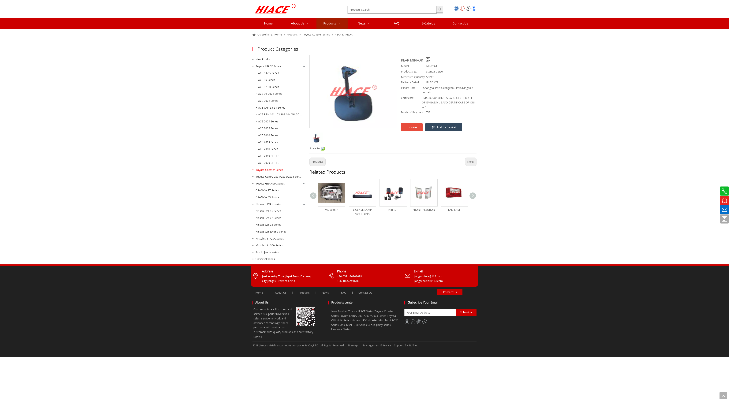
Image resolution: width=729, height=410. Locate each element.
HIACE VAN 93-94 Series (270, 107)
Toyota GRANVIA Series (270, 183)
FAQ (343, 292)
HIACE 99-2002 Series (269, 93)
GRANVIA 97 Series (267, 190)
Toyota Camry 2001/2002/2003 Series (279, 176)
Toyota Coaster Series (269, 170)
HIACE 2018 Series (267, 149)
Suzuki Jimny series (267, 252)
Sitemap (352, 345)
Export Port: (408, 88)
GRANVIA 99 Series (267, 197)
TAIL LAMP (455, 209)
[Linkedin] (456, 8)
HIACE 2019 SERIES (267, 156)
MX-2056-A (331, 209)
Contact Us (365, 292)
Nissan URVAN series (269, 204)
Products (304, 292)
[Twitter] (468, 8)
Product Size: (409, 71)
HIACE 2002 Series (267, 100)
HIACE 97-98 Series (267, 87)
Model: (405, 66)
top (723, 395)
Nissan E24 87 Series (268, 211)
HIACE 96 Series (265, 80)
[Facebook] (474, 8)
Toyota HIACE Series (268, 66)
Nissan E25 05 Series (268, 224)
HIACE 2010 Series (267, 135)
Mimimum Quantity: (413, 77)
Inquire (412, 127)
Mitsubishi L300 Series (269, 245)
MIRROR (393, 209)
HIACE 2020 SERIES (267, 163)
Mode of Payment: (412, 112)
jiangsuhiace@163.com (428, 276)
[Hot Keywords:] (439, 9)
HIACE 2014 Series (267, 142)
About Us (280, 292)
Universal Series (265, 259)
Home (259, 292)
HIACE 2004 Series (267, 121)
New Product (264, 59)
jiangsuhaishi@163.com (428, 281)
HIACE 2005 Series (267, 128)
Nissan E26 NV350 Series (271, 231)
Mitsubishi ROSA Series (270, 238)
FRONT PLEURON (424, 209)
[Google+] (462, 8)
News (325, 292)
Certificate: (407, 98)
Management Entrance (377, 345)
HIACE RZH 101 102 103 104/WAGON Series (281, 114)
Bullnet (413, 345)
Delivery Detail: (410, 82)
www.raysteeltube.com (266, 350)
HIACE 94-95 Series (267, 73)
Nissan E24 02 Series (268, 218)
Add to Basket (446, 127)
